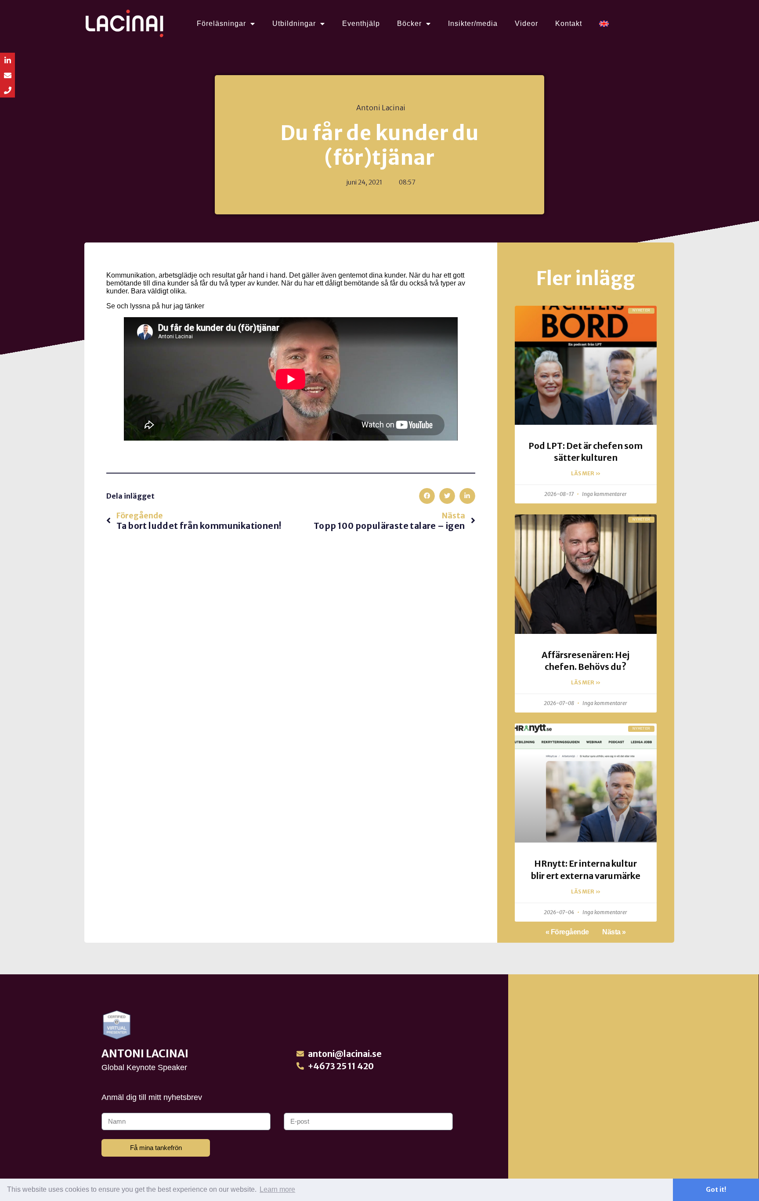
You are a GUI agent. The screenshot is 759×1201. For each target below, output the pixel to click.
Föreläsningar (221, 23)
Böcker (409, 23)
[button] (427, 496)
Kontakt (568, 23)
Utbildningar (294, 23)
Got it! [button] (716, 1190)
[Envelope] (7, 75)
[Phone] (7, 90)
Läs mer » (585, 473)
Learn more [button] (277, 1189)
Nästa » (614, 932)
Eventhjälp (361, 23)
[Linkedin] (7, 60)
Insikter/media (473, 23)
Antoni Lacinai (144, 1053)
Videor (526, 23)
